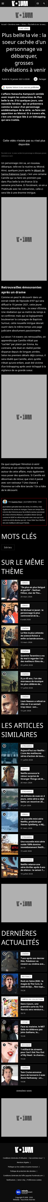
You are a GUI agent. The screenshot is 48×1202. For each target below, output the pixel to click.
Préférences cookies (34, 1180)
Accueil (3, 24)
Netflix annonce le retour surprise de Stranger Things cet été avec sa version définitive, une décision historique (32, 780)
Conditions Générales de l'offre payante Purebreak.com (23, 1175)
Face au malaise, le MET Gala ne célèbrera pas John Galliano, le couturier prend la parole (33, 1032)
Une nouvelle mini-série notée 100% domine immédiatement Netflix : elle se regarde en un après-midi (33, 847)
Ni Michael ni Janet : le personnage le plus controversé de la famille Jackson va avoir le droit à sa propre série (33, 616)
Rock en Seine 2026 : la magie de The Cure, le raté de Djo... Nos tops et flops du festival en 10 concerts (33, 987)
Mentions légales (23, 1162)
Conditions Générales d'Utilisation (15, 1158)
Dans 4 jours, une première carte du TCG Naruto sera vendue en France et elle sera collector (32, 1009)
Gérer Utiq (21, 1180)
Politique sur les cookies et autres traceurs (23, 1167)
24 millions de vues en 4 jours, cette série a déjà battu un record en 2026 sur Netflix (33, 800)
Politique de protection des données (23, 1171)
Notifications (11, 1180)
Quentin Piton (16, 502)
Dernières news (14, 24)
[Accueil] (20, 3)
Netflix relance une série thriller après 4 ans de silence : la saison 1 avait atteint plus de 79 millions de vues (33, 870)
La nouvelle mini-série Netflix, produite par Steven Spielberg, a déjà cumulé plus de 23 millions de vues (33, 824)
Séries (24, 24)
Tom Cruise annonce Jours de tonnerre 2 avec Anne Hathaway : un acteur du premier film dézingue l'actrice (33, 1078)
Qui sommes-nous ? (36, 1158)
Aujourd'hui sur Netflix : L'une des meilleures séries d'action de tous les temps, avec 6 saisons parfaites (33, 756)
